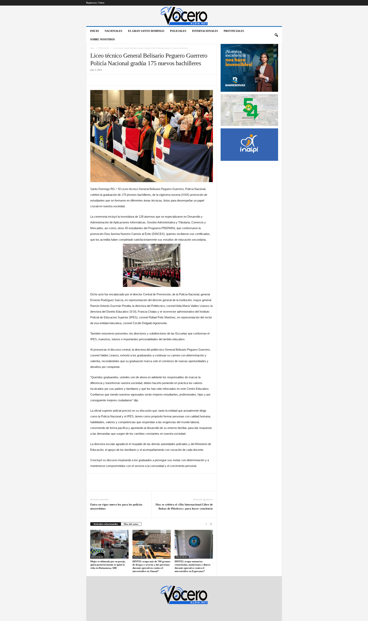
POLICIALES (178, 31)
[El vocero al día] (184, 16)
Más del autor (131, 524)
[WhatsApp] (120, 80)
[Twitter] (103, 80)
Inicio (94, 31)
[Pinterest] (112, 80)
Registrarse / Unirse (95, 3)
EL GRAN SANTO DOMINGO (146, 31)
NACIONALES (113, 31)
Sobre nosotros (102, 39)
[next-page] (211, 524)
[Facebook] (94, 80)
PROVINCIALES (234, 31)
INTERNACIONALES (205, 31)
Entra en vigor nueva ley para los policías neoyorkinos (116, 506)
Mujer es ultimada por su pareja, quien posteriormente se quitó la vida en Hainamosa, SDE (108, 564)
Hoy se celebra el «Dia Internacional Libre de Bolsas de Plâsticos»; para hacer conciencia (184, 506)
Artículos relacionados (105, 524)
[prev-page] (206, 524)
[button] (276, 35)
